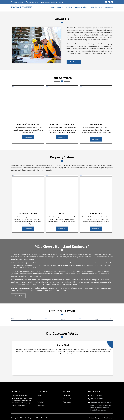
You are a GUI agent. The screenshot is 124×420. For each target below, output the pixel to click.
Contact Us (109, 7)
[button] (13, 319)
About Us (60, 7)
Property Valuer (81, 7)
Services (69, 7)
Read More (28, 137)
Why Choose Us (96, 7)
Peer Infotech (108, 418)
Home (52, 7)
